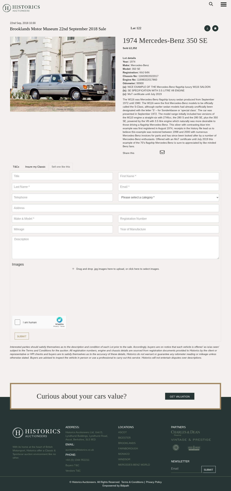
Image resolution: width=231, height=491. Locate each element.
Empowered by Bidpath (116, 485)
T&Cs (16, 166)
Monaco (124, 453)
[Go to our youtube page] (31, 469)
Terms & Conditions (132, 482)
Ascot (122, 432)
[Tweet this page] (147, 153)
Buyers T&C (72, 465)
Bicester (124, 437)
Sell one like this (61, 166)
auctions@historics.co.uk (80, 449)
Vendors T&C (73, 470)
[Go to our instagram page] (155, 153)
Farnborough (128, 448)
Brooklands (127, 443)
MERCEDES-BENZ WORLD (134, 464)
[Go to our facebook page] (16, 469)
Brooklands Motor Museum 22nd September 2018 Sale (58, 28)
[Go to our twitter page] (23, 469)
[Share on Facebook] (140, 153)
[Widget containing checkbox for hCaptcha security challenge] (39, 322)
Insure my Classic (35, 166)
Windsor (124, 459)
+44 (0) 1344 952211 (78, 459)
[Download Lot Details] (207, 28)
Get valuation (180, 396)
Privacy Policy (154, 482)
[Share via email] (162, 153)
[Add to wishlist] (215, 28)
